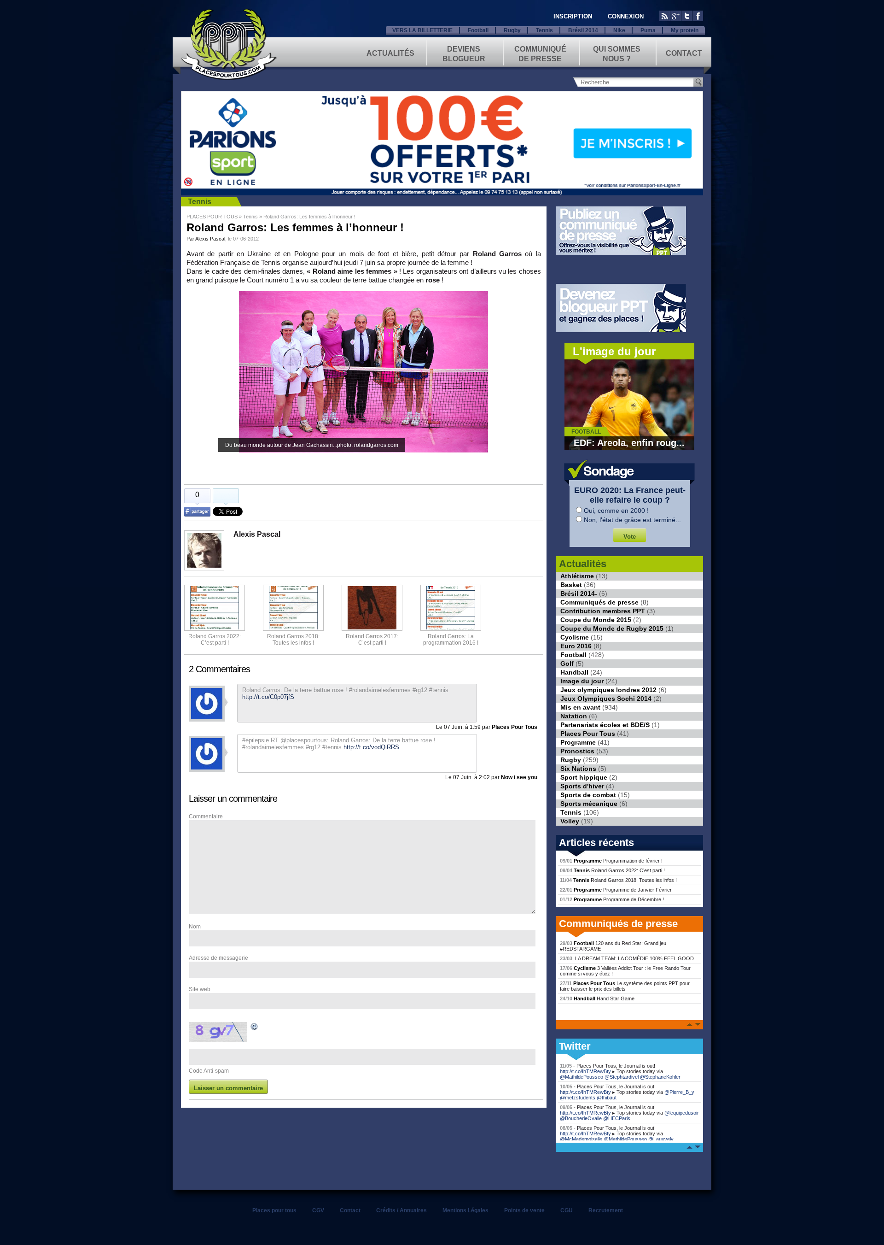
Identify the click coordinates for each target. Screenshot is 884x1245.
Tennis (544, 30)
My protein (684, 30)
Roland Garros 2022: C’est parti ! (214, 639)
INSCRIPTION (572, 16)
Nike (619, 30)
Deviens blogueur (463, 53)
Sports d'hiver (582, 786)
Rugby (512, 30)
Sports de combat (588, 795)
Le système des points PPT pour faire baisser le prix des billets (625, 986)
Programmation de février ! (611, 860)
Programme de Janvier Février (616, 890)
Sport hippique (583, 777)
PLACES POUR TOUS (212, 216)
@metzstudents (577, 1097)
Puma (648, 30)
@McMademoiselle (581, 1139)
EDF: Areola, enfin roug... (629, 443)
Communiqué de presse (540, 53)
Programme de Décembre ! (612, 899)
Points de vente (524, 1210)
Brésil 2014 (583, 30)
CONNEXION (626, 16)
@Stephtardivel (622, 1077)
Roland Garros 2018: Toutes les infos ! (618, 880)
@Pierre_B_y (679, 1092)
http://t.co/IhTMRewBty (585, 1071)
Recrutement (605, 1210)
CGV (318, 1210)
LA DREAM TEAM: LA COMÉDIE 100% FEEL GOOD (627, 958)
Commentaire (206, 816)
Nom (195, 926)
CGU (566, 1210)
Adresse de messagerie (218, 958)
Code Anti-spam (209, 1071)
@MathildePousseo (581, 1077)
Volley (569, 821)
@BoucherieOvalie (581, 1118)
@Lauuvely (661, 1139)
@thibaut (606, 1097)
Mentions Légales (465, 1210)
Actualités (390, 53)
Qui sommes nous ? (616, 53)
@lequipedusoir (681, 1113)
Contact (684, 53)
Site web (199, 989)
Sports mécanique (588, 803)
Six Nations (578, 768)
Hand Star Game (597, 998)
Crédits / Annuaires (401, 1210)
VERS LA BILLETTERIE (422, 30)
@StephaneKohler (660, 1077)
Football (478, 30)
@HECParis (616, 1118)
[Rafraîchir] (255, 1028)
